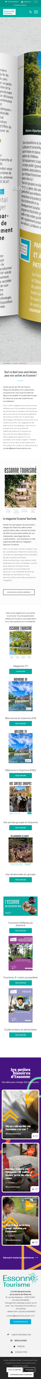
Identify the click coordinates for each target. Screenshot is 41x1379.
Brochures (21, 1341)
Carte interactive (13, 2)
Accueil (15, 363)
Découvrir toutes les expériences (18, 1257)
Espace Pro (27, 2)
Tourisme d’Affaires (20, 5)
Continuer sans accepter (21, 1374)
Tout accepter (14, 1370)
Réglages (29, 1370)
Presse (21, 1346)
